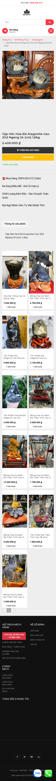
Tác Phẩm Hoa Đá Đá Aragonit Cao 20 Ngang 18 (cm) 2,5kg (14, 416)
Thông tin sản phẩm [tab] (15, 223)
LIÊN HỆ (33, 644)
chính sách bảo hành (7, 676)
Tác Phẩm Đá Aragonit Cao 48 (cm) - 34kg (14, 357)
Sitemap (32, 770)
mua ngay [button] (28, 157)
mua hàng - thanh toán (13, 647)
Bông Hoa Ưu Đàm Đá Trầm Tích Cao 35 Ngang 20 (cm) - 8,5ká (41, 297)
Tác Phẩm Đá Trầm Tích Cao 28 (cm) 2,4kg (40, 536)
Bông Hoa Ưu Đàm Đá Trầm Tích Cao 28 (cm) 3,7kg (14, 595)
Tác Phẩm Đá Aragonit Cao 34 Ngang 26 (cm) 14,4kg (41, 357)
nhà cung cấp (36, 635)
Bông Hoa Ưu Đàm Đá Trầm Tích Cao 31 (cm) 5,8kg (40, 416)
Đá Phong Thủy (22, 40)
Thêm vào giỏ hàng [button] (29, 150)
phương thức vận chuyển (10, 652)
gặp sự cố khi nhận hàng (14, 658)
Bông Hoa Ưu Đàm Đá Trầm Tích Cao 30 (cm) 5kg (41, 476)
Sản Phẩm (23, 770)
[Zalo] (37, 773)
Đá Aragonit (37, 40)
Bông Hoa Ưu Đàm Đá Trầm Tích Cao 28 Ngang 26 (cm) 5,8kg (14, 536)
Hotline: (32, 3)
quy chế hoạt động (8, 690)
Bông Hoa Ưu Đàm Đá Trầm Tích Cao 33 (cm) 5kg (14, 476)
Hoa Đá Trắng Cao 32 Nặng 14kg (14, 297)
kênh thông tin (37, 640)
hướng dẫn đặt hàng (12, 642)
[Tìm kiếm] (50, 22)
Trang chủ (6, 40)
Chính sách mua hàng (7, 683)
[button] (4, 89)
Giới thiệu (34, 631)
